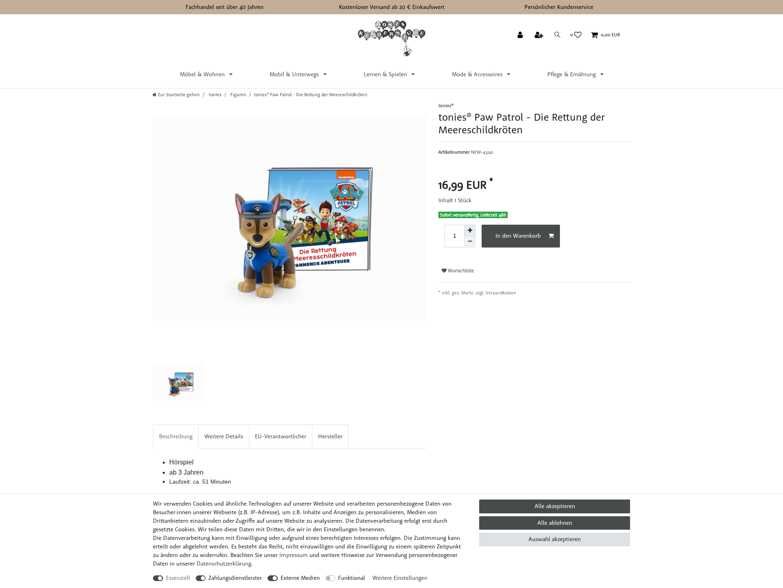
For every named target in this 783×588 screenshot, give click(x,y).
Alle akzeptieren (555, 506)
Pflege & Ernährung (572, 74)
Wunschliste (460, 270)
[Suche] (557, 35)
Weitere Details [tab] (223, 436)
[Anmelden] (521, 35)
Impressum (293, 555)
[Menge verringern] (470, 242)
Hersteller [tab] (330, 436)
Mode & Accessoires (478, 74)
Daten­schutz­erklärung (224, 563)
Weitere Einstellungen (399, 577)
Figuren (237, 94)
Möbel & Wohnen (203, 74)
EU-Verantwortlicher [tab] (280, 436)
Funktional (351, 577)
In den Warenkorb (518, 235)
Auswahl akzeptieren (555, 539)
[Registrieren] (539, 35)
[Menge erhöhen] (470, 230)
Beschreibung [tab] (175, 436)
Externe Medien (300, 577)
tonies (214, 94)
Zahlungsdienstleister (235, 577)
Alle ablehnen (554, 522)
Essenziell (178, 577)
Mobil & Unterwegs (295, 74)
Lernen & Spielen (386, 74)
